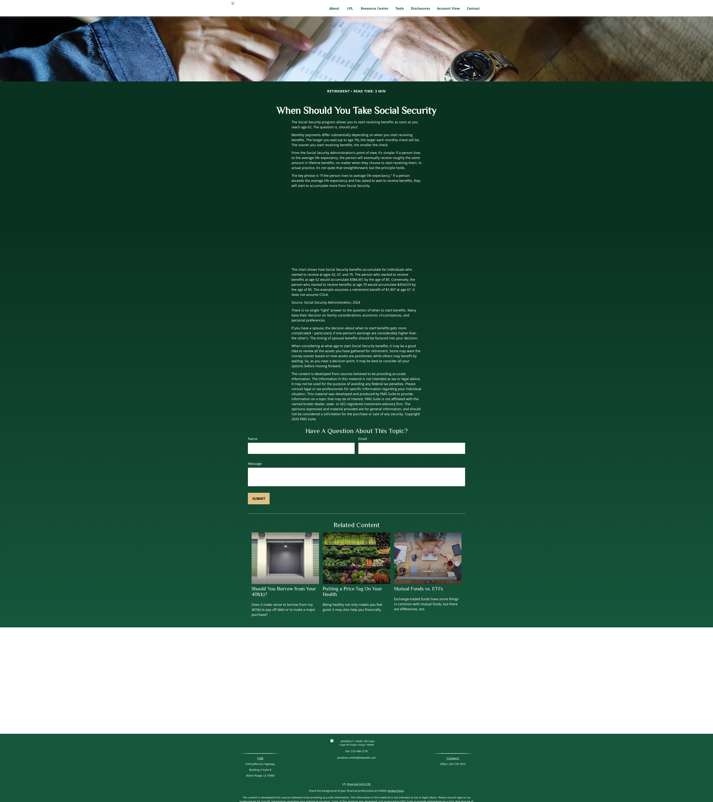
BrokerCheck (396, 791)
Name (252, 438)
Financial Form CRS (359, 784)
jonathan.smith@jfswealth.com (356, 757)
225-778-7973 (457, 764)
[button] (334, 8)
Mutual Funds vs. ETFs (418, 589)
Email (362, 438)
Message (255, 463)
